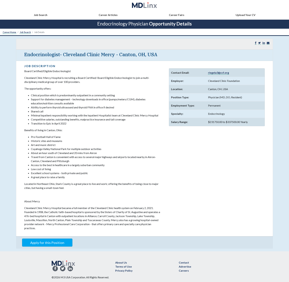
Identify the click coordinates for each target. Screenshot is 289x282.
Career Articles (108, 14)
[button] (268, 43)
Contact (184, 262)
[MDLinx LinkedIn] (70, 268)
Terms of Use (123, 266)
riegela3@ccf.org (218, 72)
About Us (121, 262)
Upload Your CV (245, 14)
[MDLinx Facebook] (55, 268)
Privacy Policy (124, 270)
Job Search (40, 14)
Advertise (185, 266)
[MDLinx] (144, 5)
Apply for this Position (47, 243)
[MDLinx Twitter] (62, 268)
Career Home (9, 32)
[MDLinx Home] (63, 262)
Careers (184, 270)
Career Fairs (176, 14)
